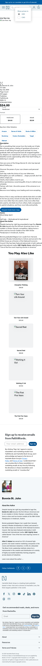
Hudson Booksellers (19, 136)
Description (4, 143)
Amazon (4, 131)
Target (32, 136)
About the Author (6, 221)
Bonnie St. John (7, 85)
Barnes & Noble (16, 131)
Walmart (4, 140)
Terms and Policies (9, 648)
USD (23, 14)
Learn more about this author (12, 559)
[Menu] (3, 7)
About (4, 637)
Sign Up (33, 444)
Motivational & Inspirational (18, 219)
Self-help (3, 219)
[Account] (34, 7)
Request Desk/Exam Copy (11, 210)
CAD (23, 17)
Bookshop (5, 136)
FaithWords (4, 98)
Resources (6, 642)
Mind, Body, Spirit (6, 215)
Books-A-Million (31, 131)
